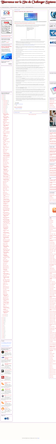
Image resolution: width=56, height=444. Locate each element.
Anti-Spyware (51, 222)
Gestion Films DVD (52, 269)
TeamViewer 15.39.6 (5, 265)
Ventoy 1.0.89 (5, 275)
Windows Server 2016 (52, 372)
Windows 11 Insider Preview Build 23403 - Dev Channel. (6, 246)
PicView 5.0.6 (6, 407)
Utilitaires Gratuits (52, 353)
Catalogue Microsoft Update (13, 7)
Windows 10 (51, 362)
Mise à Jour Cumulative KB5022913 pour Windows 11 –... (6, 312)
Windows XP (51, 375)
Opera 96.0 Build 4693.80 (6, 208)
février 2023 (4, 314)
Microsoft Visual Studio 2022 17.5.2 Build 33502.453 (6, 215)
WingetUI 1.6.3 (5, 192)
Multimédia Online (52, 329)
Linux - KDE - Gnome (52, 287)
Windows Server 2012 (52, 371)
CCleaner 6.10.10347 (5, 226)
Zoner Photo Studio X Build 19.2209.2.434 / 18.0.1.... (6, 238)
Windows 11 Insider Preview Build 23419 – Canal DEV (6, 167)
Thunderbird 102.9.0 (5, 207)
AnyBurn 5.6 (4, 234)
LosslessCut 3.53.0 (5, 248)
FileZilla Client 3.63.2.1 (6, 298)
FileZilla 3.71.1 (6, 376)
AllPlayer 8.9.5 (5, 182)
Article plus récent (17, 112)
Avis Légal (23, 7)
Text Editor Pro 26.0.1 (6, 186)
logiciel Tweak (51, 377)
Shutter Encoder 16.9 (6, 266)
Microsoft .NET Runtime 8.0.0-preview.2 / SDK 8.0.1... (6, 210)
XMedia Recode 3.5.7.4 (6, 286)
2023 (3, 99)
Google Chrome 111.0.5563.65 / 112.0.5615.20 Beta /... (6, 255)
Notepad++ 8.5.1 (5, 158)
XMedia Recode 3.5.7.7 (6, 159)
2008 (3, 336)
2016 (3, 325)
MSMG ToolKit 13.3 (5, 149)
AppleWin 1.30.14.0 (5, 284)
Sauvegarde (51, 341)
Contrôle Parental (52, 242)
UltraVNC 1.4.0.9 (5, 259)
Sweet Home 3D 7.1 (5, 297)
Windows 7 (51, 365)
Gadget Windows (52, 268)
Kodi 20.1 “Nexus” (5, 243)
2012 (3, 331)
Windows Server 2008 (52, 369)
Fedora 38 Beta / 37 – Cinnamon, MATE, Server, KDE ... (6, 228)
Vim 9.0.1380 (4, 289)
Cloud (50, 232)
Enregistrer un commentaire (18, 108)
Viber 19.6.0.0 (4, 264)
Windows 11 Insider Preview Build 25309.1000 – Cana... (6, 295)
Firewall (51, 266)
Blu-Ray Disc (51, 229)
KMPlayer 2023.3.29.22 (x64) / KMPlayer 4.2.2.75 (6, 126)
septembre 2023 (5, 104)
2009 (3, 335)
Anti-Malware (51, 220)
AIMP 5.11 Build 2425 (6, 138)
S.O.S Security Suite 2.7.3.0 (6, 223)
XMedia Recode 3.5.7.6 (6, 187)
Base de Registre (52, 226)
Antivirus (51, 223)
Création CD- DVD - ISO (53, 245)
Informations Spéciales (53, 276)
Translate (7, 42)
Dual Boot (51, 252)
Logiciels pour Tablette (53, 318)
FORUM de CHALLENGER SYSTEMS (29, 7)
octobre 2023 (5, 103)
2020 (3, 320)
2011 (3, 332)
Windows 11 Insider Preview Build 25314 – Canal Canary (6, 253)
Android (51, 219)
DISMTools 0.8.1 (52, 105)
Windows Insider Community (5, 7)
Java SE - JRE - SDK (52, 281)
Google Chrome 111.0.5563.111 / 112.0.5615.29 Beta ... (6, 174)
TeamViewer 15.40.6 (5, 181)
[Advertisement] (6, 78)
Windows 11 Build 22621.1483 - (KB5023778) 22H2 (6, 170)
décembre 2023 (5, 100)
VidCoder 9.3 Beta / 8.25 (6, 157)
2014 (3, 328)
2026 (3, 95)
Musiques (51, 331)
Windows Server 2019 (52, 374)
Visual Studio (51, 359)
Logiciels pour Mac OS (53, 317)
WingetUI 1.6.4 (5, 121)
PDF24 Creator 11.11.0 (6, 163)
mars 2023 (4, 112)
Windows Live (51, 368)
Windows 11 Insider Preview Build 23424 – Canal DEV (6, 114)
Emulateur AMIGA (52, 255)
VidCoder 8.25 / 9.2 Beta (6, 235)
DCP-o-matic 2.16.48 (5, 162)
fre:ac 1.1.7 (4, 285)
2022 (3, 317)
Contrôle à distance (52, 243)
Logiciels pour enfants (53, 321)
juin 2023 (4, 108)
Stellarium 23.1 (5, 137)
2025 (3, 96)
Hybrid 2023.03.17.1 (5, 193)
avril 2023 (4, 111)
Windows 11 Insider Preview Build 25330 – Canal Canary (6, 117)
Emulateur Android (52, 258)
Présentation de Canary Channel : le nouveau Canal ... (6, 277)
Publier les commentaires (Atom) (32, 114)
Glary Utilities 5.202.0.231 (6, 279)
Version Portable (52, 356)
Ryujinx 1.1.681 (5, 150)
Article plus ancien (44, 112)
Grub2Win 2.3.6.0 (5, 244)
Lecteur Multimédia (52, 284)
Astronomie (51, 225)
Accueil (31, 112)
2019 (3, 321)
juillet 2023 (4, 107)
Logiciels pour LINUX (52, 315)
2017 (3, 324)
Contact (19, 7)
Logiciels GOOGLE (52, 304)
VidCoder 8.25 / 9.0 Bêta (6, 290)
